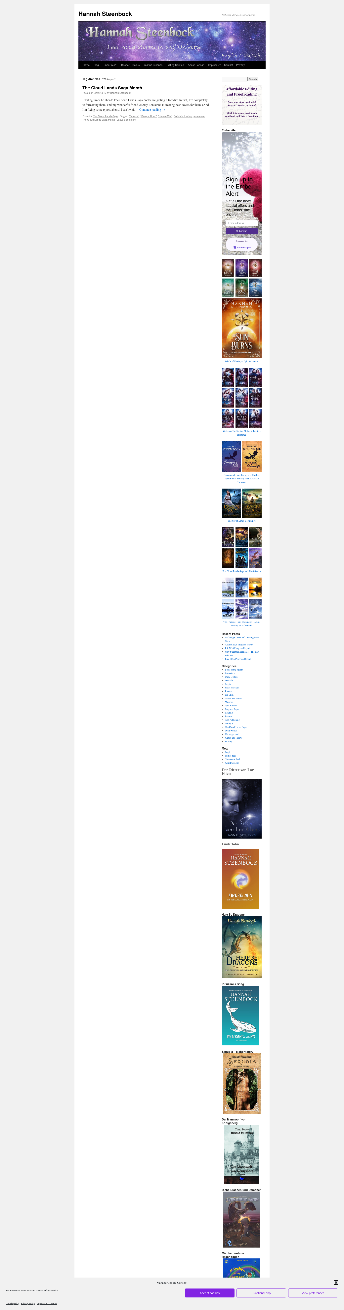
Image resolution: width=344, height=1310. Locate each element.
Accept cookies (210, 1293)
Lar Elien (229, 694)
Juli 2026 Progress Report (237, 648)
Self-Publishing (232, 719)
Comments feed (232, 759)
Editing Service (175, 65)
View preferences (313, 1293)
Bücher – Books (130, 65)
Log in (228, 752)
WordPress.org (232, 762)
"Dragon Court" (149, 116)
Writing (228, 741)
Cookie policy (12, 1303)
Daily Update (231, 676)
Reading (229, 712)
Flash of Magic (232, 687)
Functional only (261, 1293)
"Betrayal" (134, 116)
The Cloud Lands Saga (105, 116)
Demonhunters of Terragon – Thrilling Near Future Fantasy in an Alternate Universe (242, 478)
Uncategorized (231, 734)
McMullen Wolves (233, 698)
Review (228, 716)
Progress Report (232, 709)
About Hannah (196, 65)
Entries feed (230, 755)
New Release (231, 705)
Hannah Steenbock (105, 13)
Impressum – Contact (47, 1303)
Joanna (228, 691)
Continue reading (152, 109)
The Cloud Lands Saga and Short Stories (242, 571)
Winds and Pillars (233, 737)
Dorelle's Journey (183, 116)
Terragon (229, 723)
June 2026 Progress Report (238, 658)
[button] (336, 1283)
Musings (229, 701)
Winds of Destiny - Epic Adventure (241, 361)
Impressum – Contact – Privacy (226, 65)
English (228, 683)
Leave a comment (126, 119)
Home (86, 65)
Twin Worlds (231, 730)
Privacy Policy (28, 1303)
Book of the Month (234, 669)
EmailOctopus (244, 248)
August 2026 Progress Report (239, 644)
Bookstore (230, 673)
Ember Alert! (110, 65)
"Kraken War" (165, 116)
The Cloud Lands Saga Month (112, 88)
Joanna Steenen (153, 65)
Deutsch (229, 680)
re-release (199, 116)
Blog (96, 65)
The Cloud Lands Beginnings (242, 520)
